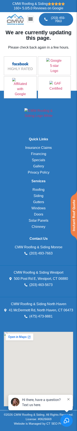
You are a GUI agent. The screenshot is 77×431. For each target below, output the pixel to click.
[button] (30, 19)
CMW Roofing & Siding (30, 4)
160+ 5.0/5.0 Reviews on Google (38, 8)
